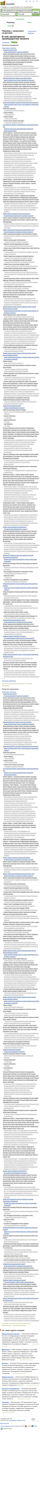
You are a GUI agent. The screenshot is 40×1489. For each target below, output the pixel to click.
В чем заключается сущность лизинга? (16, 52)
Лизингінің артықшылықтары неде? (14, 620)
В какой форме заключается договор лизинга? (19, 216)
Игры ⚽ (11, 26)
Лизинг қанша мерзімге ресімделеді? (15, 527)
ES (34, 1)
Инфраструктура (7, 1377)
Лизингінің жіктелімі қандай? (12, 406)
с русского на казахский (32, 32)
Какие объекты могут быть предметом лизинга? (19, 80)
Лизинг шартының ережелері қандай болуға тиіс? (18, 230)
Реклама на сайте (21, 1420)
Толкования (20, 19)
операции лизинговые (9, 681)
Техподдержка (12, 1420)
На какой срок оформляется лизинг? (15, 529)
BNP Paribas (6, 1349)
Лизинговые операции (9, 48)
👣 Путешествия (4, 1423)
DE (30, 1)
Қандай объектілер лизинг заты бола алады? (17, 78)
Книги (29, 22)
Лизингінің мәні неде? (10, 50)
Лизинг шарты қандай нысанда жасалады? (16, 214)
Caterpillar (5, 1402)
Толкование (5, 42)
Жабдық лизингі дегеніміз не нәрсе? (14, 636)
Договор (5, 1363)
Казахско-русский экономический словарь (13, 683)
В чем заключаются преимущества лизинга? (18, 622)
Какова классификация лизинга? (14, 408)
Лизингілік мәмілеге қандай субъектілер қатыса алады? (20, 102)
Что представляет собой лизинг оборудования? (19, 638)
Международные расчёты (11, 1334)
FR (37, 1)
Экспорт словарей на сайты (7, 1426)
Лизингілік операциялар (19, 1325)
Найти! (36, 12)
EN (26, 1)
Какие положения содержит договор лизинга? (18, 232)
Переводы (11, 22)
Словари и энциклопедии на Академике (16, 7)
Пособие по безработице (10, 1388)
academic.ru (7, 3)
